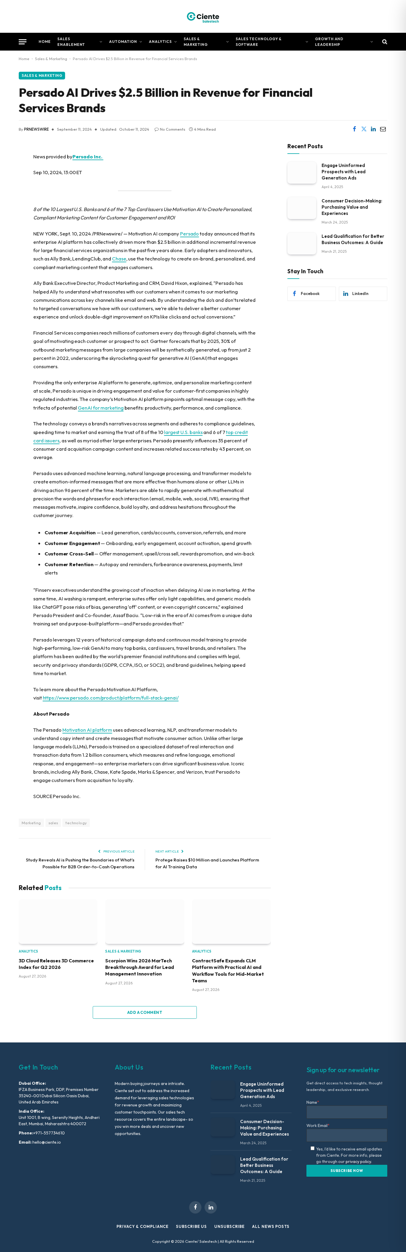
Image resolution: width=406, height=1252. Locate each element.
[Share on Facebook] (354, 129)
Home (45, 41)
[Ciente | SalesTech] (203, 16)
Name (312, 1102)
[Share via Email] (382, 129)
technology (76, 822)
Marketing (31, 822)
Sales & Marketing (196, 42)
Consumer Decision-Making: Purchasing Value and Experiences (352, 207)
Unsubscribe (229, 1226)
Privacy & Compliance (143, 1226)
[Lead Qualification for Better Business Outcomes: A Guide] (301, 243)
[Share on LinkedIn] (373, 129)
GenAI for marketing (100, 408)
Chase (119, 258)
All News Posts (270, 1226)
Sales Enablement (71, 42)
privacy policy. (359, 1161)
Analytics (160, 41)
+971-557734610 (49, 1133)
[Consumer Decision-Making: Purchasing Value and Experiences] (301, 208)
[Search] (384, 42)
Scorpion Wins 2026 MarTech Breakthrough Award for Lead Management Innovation (139, 967)
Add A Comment (144, 1012)
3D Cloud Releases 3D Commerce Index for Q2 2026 (56, 964)
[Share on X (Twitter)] (363, 129)
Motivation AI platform (87, 730)
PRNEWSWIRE (36, 129)
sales (53, 822)
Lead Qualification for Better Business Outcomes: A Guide (353, 239)
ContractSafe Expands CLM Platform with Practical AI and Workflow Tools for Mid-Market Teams (228, 971)
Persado (189, 233)
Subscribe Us (191, 1226)
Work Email (318, 1125)
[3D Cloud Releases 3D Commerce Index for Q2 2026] (58, 921)
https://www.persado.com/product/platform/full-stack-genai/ (111, 697)
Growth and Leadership (329, 42)
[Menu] (22, 42)
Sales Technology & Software (259, 42)
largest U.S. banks (183, 432)
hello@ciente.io (46, 1142)
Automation (123, 41)
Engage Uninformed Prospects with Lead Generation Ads (344, 171)
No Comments (172, 129)
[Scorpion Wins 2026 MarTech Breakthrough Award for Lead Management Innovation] (144, 921)
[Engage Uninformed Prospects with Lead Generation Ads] (301, 172)
